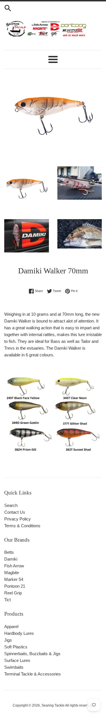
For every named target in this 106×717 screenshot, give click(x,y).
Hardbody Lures (19, 633)
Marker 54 (13, 579)
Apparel (11, 626)
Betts (9, 552)
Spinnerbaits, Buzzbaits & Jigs (32, 653)
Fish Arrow (14, 565)
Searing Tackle (53, 705)
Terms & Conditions (22, 525)
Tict (7, 599)
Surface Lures (17, 660)
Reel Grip (13, 592)
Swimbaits (13, 667)
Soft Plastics (15, 646)
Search (11, 505)
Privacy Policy (17, 518)
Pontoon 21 (14, 586)
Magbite (11, 572)
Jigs (8, 640)
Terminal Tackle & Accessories (32, 674)
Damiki (10, 559)
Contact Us (14, 512)
